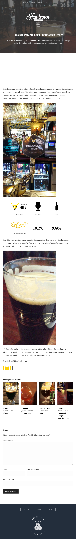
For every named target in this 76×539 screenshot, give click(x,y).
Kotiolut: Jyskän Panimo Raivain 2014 (27, 411)
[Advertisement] (38, 69)
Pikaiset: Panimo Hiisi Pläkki (8, 411)
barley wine (60, 41)
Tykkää (39, 509)
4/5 (54, 41)
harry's (67, 41)
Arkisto (40, 3)
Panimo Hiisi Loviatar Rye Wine (44, 411)
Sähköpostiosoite (34, 469)
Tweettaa (26, 509)
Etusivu (25, 3)
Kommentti (8, 441)
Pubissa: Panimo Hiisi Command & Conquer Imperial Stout (63, 413)
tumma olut (48, 43)
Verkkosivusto (8, 479)
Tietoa (33, 3)
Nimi (5, 469)
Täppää (51, 509)
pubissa (41, 43)
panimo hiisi (26, 43)
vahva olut (58, 43)
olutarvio (17, 43)
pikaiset (34, 43)
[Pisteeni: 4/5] (38, 368)
